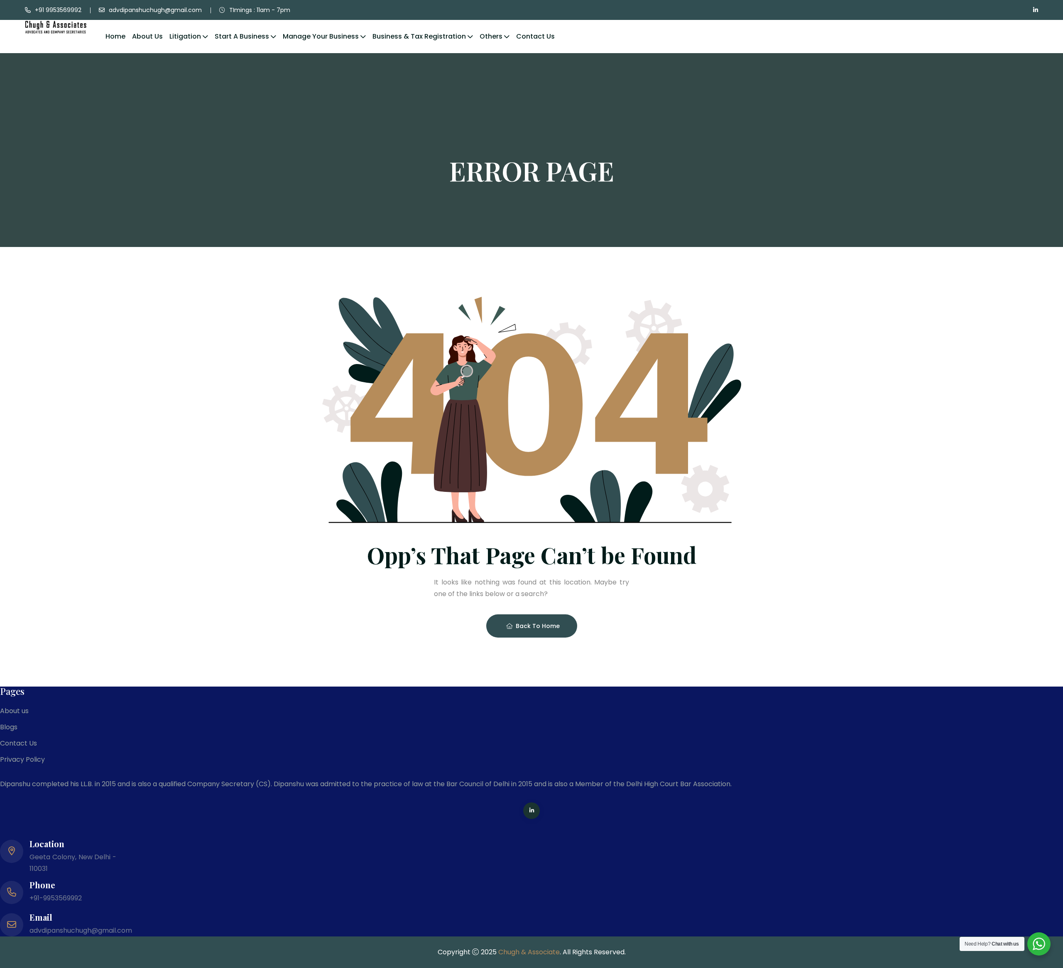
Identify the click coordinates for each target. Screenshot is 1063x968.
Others (491, 36)
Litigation (185, 36)
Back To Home (538, 626)
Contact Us (535, 36)
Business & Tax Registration (419, 36)
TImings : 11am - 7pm (259, 10)
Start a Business (242, 36)
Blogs (8, 727)
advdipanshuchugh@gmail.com (155, 10)
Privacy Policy (22, 759)
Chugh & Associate (529, 952)
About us (147, 36)
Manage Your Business (321, 36)
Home (115, 36)
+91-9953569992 (55, 898)
